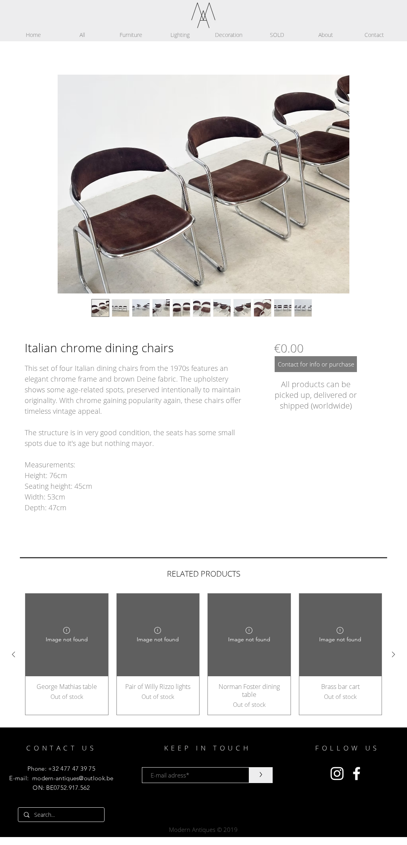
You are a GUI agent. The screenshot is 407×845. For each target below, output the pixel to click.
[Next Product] (393, 654)
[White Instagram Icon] (337, 773)
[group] (203, 654)
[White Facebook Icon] (356, 773)
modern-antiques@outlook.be (73, 778)
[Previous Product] (13, 654)
